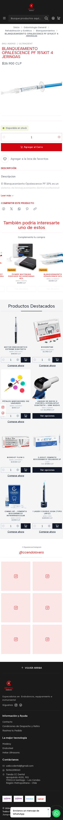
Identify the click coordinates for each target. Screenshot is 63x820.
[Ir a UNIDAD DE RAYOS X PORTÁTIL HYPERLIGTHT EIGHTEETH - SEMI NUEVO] (47, 384)
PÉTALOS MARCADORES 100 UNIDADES (15, 402)
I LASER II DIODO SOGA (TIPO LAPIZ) (47, 512)
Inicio (16, 27)
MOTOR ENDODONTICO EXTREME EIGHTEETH (15, 348)
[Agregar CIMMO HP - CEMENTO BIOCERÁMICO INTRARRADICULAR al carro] (26, 526)
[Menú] (4, 18)
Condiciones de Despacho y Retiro (21, 726)
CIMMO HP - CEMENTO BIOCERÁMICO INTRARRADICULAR (16, 513)
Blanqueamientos (45, 30)
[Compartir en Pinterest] (27, 209)
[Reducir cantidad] (4, 137)
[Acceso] (53, 18)
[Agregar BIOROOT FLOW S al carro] (26, 470)
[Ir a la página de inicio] (31, 7)
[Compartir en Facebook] (3, 209)
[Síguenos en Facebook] (20, 705)
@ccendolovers (31, 552)
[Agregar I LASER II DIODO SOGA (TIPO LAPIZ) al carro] (57, 526)
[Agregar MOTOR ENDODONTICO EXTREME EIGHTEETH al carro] (26, 360)
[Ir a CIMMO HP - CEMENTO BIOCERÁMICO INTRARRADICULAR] (16, 494)
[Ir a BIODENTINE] (47, 330)
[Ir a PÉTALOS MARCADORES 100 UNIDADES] (16, 384)
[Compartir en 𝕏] (11, 209)
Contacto (7, 721)
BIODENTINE (47, 347)
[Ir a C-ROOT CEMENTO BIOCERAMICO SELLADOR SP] (47, 440)
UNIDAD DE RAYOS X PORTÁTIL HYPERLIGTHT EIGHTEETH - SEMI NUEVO (47, 403)
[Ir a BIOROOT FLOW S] (16, 440)
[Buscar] (46, 18)
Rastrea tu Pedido (12, 730)
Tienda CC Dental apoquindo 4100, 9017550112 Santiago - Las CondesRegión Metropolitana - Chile (23, 778)
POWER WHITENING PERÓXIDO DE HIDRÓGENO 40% (18, 276)
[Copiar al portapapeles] (35, 209)
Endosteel (7, 748)
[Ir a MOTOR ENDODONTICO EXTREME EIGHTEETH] (16, 330)
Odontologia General (35, 27)
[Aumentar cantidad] (59, 137)
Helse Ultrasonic (11, 752)
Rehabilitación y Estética (18, 30)
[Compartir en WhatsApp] (19, 209)
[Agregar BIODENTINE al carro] (57, 360)
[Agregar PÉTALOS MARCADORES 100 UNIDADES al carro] (26, 416)
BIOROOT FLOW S (15, 457)
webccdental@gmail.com (19, 765)
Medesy (6, 743)
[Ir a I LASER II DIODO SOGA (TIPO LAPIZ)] (47, 494)
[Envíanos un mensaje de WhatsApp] (56, 813)
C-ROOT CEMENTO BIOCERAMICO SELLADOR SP (47, 458)
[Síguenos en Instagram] (16, 705)
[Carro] (58, 18)
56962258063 (13, 770)
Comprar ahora (16, 365)
